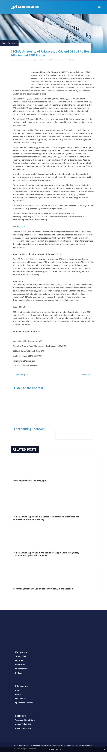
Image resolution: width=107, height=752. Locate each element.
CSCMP (22, 226)
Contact (18, 694)
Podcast (18, 673)
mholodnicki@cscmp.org (24, 361)
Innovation (20, 664)
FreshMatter (20, 698)
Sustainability (21, 668)
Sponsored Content (24, 702)
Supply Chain (21, 656)
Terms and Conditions (25, 720)
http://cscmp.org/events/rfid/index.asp (30, 219)
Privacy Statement (23, 728)
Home (13, 60)
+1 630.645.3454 (41, 216)
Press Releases (9, 43)
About (18, 690)
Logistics (19, 660)
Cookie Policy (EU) (23, 724)
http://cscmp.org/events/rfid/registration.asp (46, 208)
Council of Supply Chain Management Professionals (55, 231)
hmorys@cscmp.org (22, 216)
